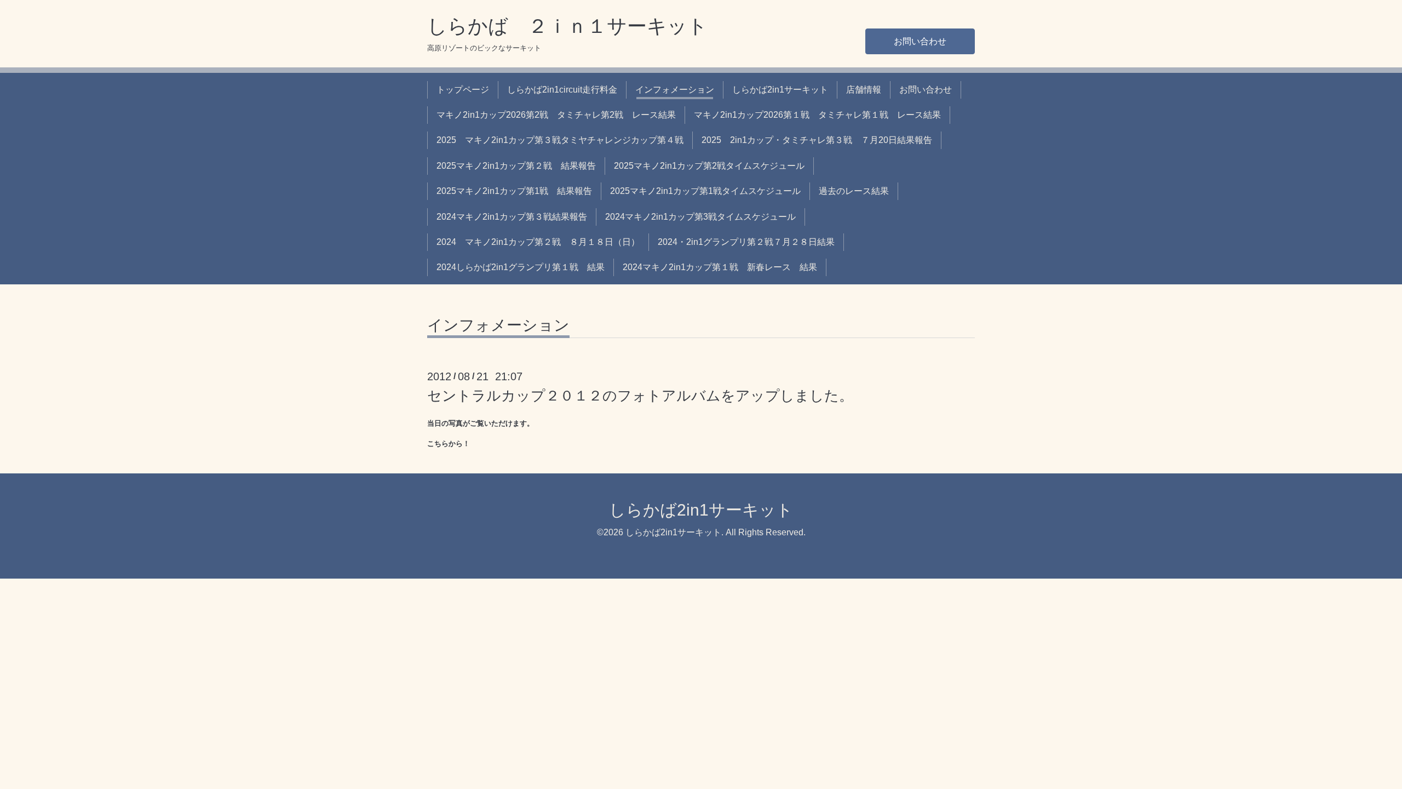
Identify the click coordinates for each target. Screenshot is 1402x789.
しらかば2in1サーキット (780, 89)
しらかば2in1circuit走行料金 (562, 89)
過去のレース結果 (854, 191)
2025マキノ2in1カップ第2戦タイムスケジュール (709, 165)
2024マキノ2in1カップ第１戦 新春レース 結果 (720, 267)
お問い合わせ (920, 41)
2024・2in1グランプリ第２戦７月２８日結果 (746, 242)
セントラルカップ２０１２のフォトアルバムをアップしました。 (640, 395)
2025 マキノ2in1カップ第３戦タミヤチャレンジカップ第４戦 (559, 140)
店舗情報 (863, 89)
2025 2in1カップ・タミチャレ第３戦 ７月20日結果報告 (817, 140)
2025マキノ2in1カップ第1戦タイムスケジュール (705, 191)
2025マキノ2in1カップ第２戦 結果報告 (516, 165)
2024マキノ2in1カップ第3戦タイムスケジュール (700, 216)
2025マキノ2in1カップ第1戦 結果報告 (514, 191)
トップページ (462, 89)
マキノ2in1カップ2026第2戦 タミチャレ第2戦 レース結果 (556, 114)
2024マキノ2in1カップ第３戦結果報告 (511, 216)
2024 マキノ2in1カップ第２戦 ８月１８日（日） (538, 242)
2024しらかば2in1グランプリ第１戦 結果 (520, 267)
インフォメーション (674, 89)
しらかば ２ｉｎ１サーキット (567, 26)
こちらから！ (448, 443)
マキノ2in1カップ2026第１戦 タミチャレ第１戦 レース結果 (817, 114)
